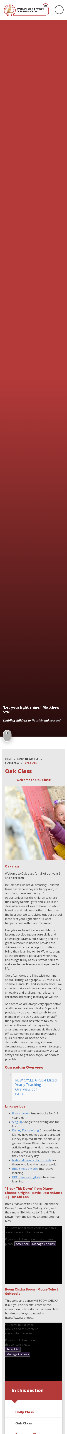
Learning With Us (27, 758)
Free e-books (21, 1113)
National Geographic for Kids (31, 1160)
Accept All (22, 1244)
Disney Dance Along (25, 1130)
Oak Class (31, 762)
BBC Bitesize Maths (25, 1169)
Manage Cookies (43, 1244)
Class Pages (12, 762)
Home (8, 758)
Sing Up (17, 1122)
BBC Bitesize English (26, 1177)
